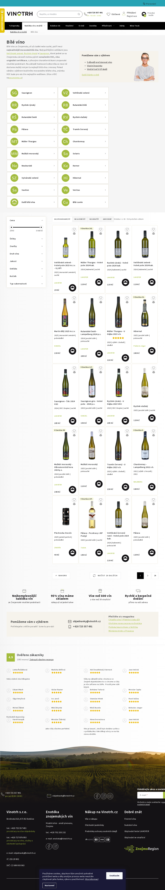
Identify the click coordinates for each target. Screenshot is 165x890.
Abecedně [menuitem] (107, 219)
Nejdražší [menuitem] (94, 219)
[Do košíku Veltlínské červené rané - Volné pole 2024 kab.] (125, 558)
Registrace (132, 16)
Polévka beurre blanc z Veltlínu (123, 627)
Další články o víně (90, 74)
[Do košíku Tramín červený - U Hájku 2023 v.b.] (125, 487)
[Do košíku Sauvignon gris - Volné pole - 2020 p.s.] (99, 420)
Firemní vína (130, 819)
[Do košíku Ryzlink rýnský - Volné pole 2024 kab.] (125, 282)
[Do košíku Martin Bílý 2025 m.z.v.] (72, 351)
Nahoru (63, 575)
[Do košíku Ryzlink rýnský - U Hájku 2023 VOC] (125, 420)
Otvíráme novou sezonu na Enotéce (125, 623)
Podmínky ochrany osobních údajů (101, 831)
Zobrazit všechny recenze (41, 659)
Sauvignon (44, 53)
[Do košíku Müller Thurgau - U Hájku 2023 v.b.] (125, 358)
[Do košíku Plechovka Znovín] (72, 552)
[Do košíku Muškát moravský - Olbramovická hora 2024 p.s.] (72, 489)
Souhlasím (114, 875)
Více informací (91, 879)
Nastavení (49, 885)
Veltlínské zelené (15, 53)
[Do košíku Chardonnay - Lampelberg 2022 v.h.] (151, 486)
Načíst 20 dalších (107, 575)
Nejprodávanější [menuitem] (62, 219)
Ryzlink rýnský (31, 53)
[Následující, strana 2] (147, 575)
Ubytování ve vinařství (134, 837)
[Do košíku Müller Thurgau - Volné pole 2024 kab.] (99, 282)
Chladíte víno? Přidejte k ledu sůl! (124, 619)
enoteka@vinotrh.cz (62, 838)
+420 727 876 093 (18, 837)
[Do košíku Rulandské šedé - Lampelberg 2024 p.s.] (99, 354)
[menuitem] (14, 26)
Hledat (78, 14)
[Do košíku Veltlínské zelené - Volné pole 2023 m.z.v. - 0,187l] (72, 287)
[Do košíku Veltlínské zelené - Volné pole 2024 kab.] (151, 282)
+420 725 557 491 (95, 12)
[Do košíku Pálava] (151, 552)
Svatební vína (130, 825)
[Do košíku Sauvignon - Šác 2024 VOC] (72, 421)
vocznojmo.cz (15, 77)
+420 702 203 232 (58, 832)
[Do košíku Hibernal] (151, 351)
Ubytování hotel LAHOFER (136, 831)
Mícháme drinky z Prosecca (121, 631)
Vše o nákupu (91, 819)
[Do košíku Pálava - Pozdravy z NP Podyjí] (99, 552)
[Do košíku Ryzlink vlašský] (152, 418)
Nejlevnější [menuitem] (80, 219)
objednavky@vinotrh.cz (87, 621)
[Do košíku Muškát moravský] (99, 484)
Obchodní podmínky (94, 825)
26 (155, 575)
